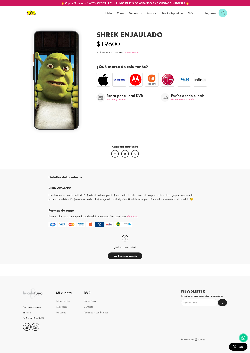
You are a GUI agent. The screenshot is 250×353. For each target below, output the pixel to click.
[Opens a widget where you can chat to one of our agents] (238, 347)
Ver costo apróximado (182, 99)
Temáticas (135, 13)
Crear (120, 13)
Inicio (108, 13)
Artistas (151, 13)
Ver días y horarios (117, 99)
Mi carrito (61, 312)
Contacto (88, 306)
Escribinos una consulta (125, 255)
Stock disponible (172, 13)
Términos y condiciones (96, 312)
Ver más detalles (131, 52)
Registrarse (62, 306)
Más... (192, 13)
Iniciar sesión (63, 301)
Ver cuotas (132, 216)
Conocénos (90, 301)
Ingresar (210, 13)
